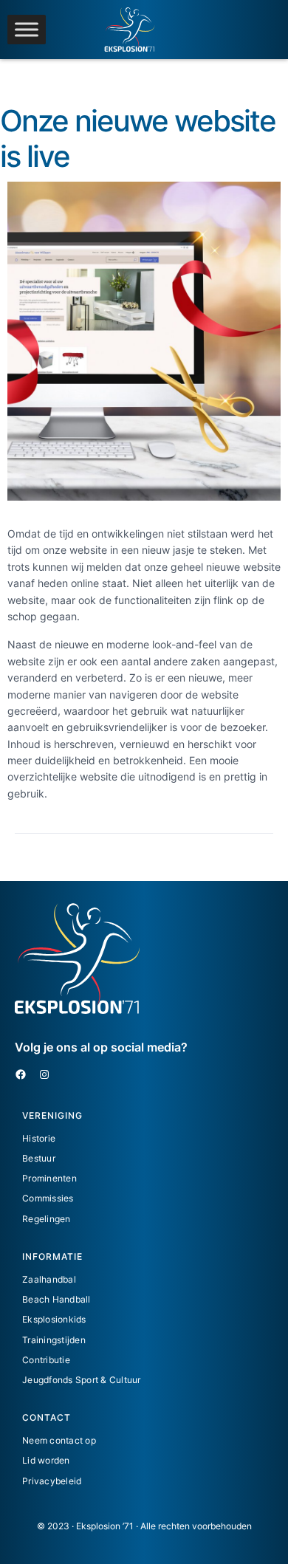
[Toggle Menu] (26, 29)
